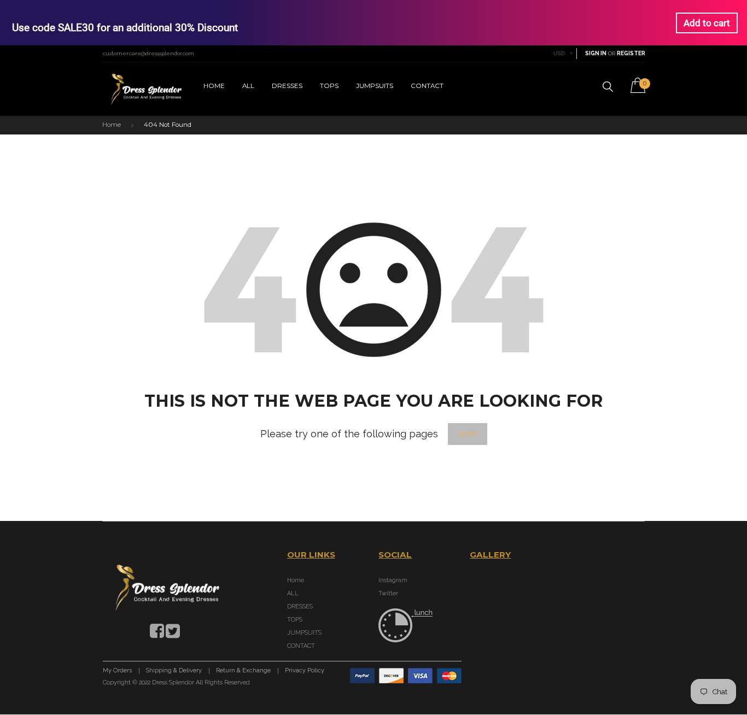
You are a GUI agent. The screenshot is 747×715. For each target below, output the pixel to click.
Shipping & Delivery (174, 671)
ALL (248, 86)
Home (214, 86)
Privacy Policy (304, 671)
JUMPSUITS (374, 86)
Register (631, 53)
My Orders (117, 671)
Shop (467, 434)
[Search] (608, 86)
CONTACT (427, 86)
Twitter (388, 593)
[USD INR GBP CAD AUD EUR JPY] (563, 53)
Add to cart (707, 22)
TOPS (329, 86)
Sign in (595, 53)
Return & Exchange (243, 671)
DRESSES (287, 86)
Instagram (392, 580)
